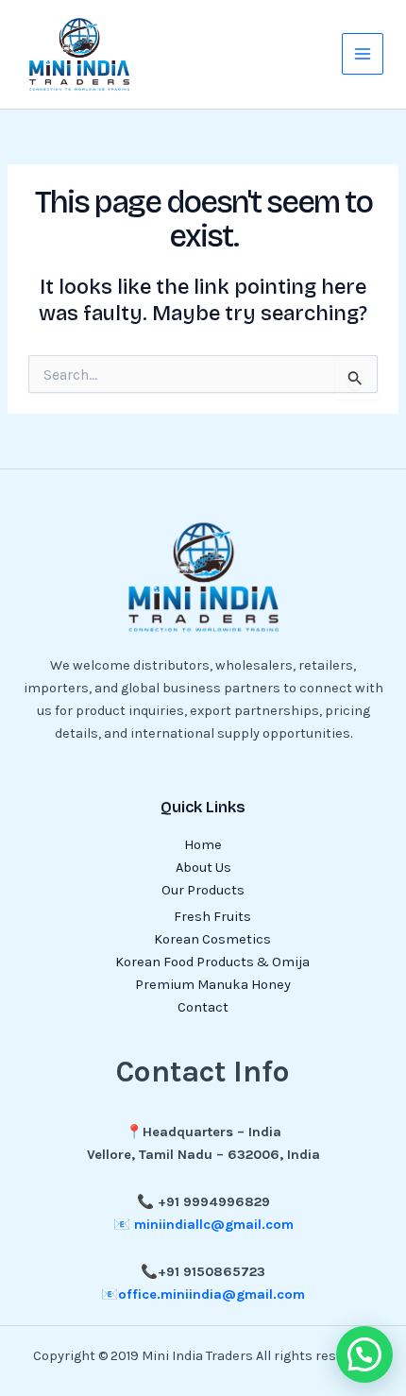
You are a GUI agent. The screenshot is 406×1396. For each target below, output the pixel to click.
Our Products (203, 890)
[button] (364, 1354)
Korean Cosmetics (212, 939)
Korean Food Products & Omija (212, 962)
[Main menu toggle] (362, 54)
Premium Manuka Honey (213, 985)
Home (203, 845)
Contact (203, 1007)
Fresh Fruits (212, 917)
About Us (203, 868)
